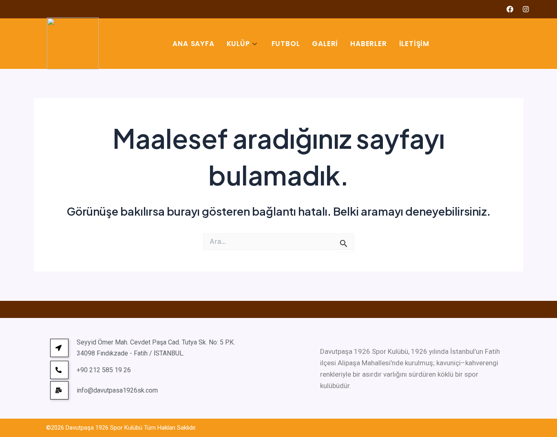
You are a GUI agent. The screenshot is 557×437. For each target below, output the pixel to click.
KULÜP (238, 44)
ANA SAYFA (193, 44)
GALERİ (325, 44)
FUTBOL (286, 44)
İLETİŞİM (414, 44)
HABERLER (368, 44)
